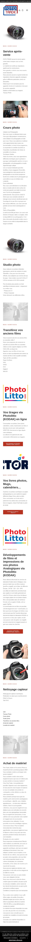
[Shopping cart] (21, 10)
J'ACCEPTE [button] (23, 938)
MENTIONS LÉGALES (15, 940)
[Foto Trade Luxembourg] (10, 10)
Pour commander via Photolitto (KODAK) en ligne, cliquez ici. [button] (13, 444)
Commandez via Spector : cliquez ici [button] (13, 512)
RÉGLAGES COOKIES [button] (10, 938)
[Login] (18, 10)
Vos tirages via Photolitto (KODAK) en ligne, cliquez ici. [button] (13, 631)
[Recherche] (15, 10)
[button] (27, 10)
